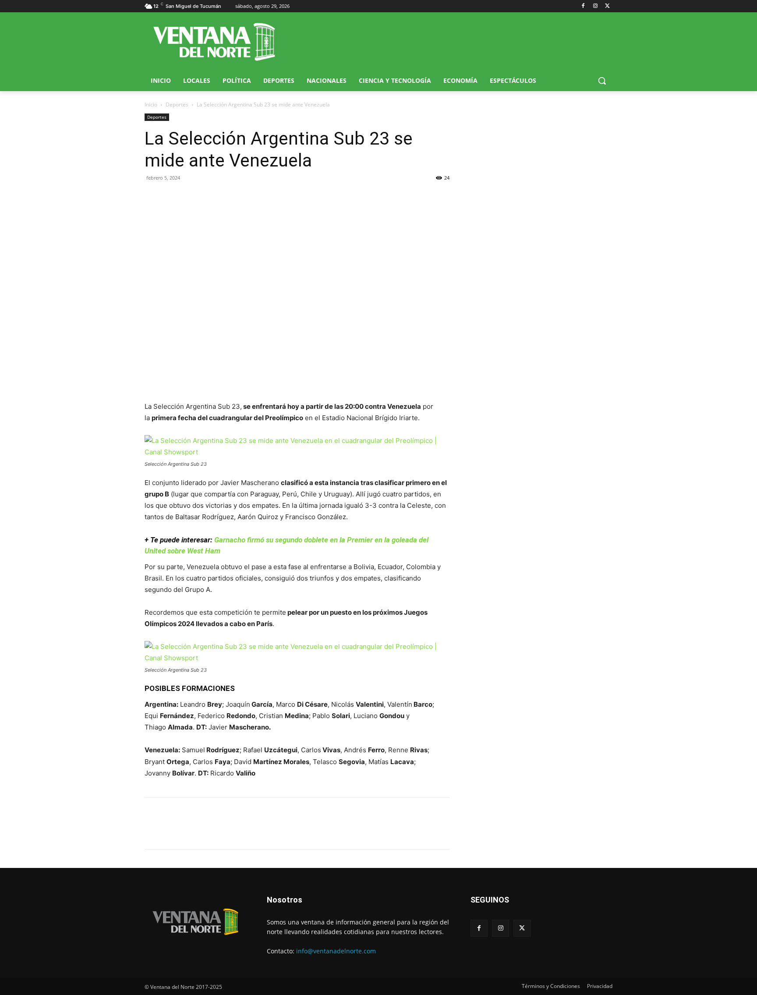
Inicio (151, 104)
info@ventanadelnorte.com (336, 951)
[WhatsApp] (193, 197)
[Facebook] (583, 6)
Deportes (177, 104)
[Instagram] (595, 6)
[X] (607, 6)
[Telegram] (214, 197)
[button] (601, 80)
